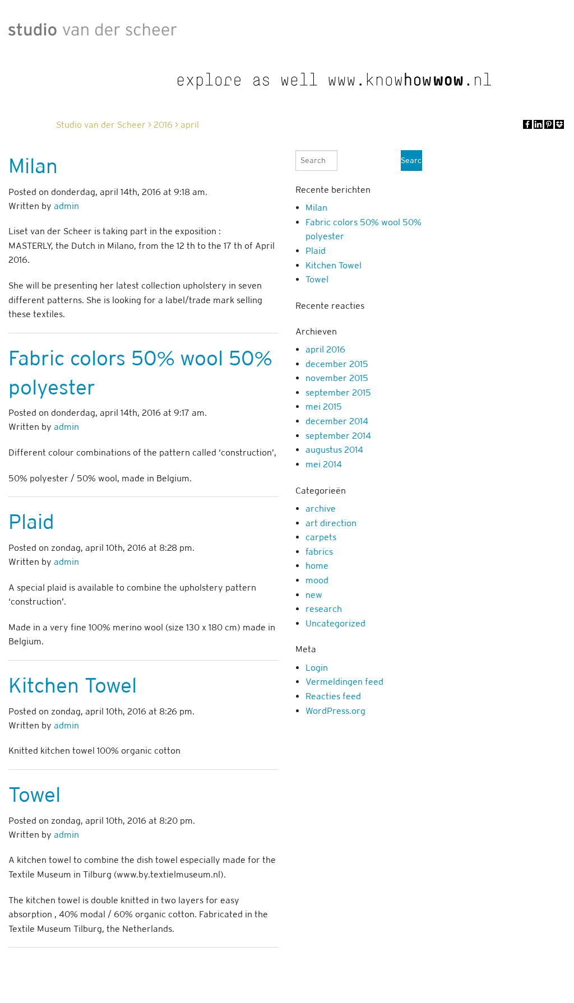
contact (550, 973)
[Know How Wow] (335, 81)
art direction (331, 523)
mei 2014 (323, 464)
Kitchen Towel (72, 685)
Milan (33, 166)
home (316, 565)
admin (66, 206)
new (313, 594)
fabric (393, 973)
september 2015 (338, 392)
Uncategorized (335, 623)
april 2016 (325, 349)
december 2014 (336, 421)
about (315, 973)
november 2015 (336, 378)
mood (316, 580)
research (323, 608)
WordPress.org (335, 710)
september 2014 (338, 435)
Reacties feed (333, 696)
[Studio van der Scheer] (92, 27)
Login (316, 667)
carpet (354, 973)
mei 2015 (323, 406)
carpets (320, 537)
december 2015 (336, 364)
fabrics (319, 551)
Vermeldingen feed (344, 681)
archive (320, 508)
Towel (34, 794)
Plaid (31, 521)
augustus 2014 (334, 449)
